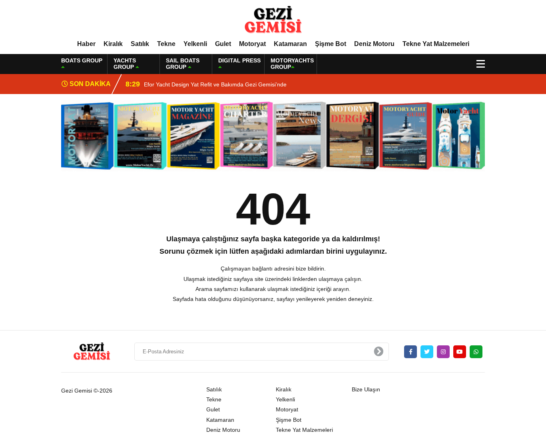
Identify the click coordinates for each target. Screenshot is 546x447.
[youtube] (459, 351)
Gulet (223, 43)
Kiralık (113, 43)
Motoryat (252, 43)
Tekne (166, 43)
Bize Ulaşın (366, 389)
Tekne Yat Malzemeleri (436, 43)
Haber (86, 43)
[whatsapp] (476, 351)
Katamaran (290, 43)
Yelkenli (195, 43)
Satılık (140, 43)
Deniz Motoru (374, 43)
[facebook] (410, 351)
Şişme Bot (330, 43)
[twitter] (426, 351)
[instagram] (443, 351)
